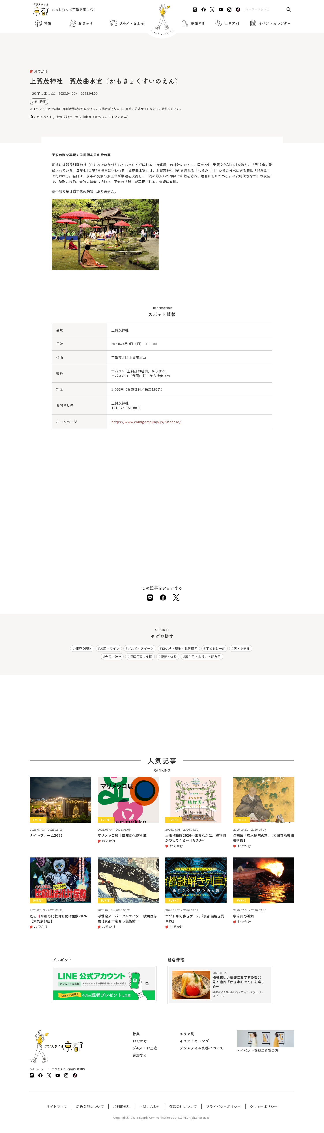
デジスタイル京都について (202, 1048)
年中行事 (40, 101)
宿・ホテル (242, 648)
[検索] (289, 9)
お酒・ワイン (109, 648)
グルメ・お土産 (131, 23)
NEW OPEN (83, 648)
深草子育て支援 (141, 656)
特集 (48, 23)
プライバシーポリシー (223, 1106)
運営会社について (183, 1106)
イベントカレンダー (275, 23)
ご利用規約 (121, 1106)
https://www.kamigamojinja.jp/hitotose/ (146, 421)
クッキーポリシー (264, 1106)
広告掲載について (90, 1106)
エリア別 (231, 23)
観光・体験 (169, 656)
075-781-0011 (130, 407)
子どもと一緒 (215, 648)
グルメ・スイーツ (141, 648)
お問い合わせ (150, 1106)
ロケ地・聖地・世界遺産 (180, 648)
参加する (198, 23)
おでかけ (85, 23)
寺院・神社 (113, 656)
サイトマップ (56, 1106)
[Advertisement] (162, 57)
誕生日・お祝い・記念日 (203, 656)
